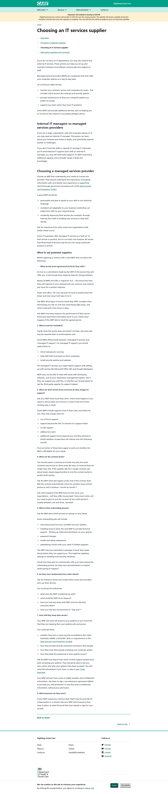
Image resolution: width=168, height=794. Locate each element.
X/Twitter (108, 745)
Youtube (108, 749)
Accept (114, 785)
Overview (45, 38)
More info (90, 788)
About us (40, 749)
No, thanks (125, 785)
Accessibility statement (77, 752)
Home (39, 25)
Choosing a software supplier (53, 43)
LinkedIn (108, 752)
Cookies (71, 749)
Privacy (71, 745)
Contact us (104, 10)
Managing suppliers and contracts (55, 52)
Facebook (108, 756)
